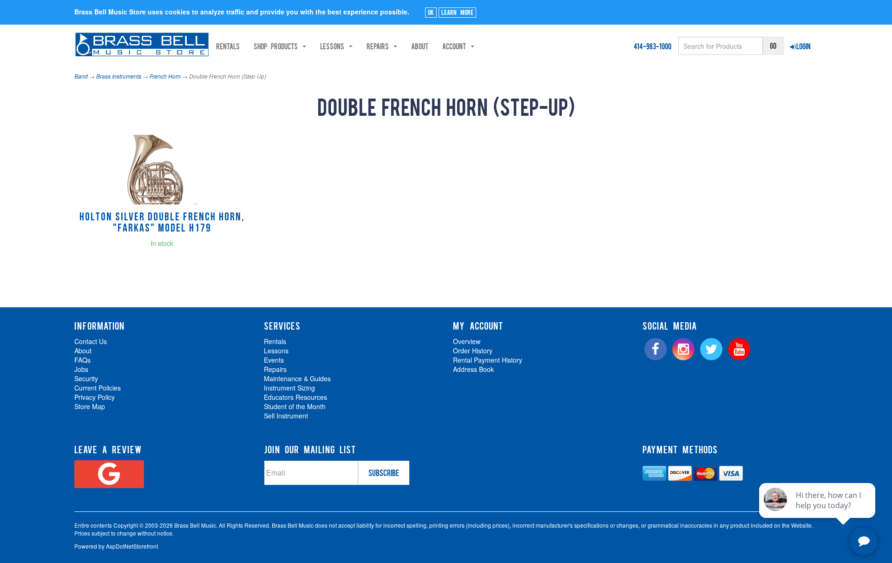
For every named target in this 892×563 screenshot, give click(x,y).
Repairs (275, 369)
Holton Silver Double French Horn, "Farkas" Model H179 (162, 223)
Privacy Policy (94, 397)
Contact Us (90, 341)
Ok (431, 12)
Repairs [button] (380, 46)
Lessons (276, 350)
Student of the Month (295, 406)
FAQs (82, 359)
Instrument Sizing (289, 387)
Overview (466, 341)
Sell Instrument (286, 415)
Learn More (457, 12)
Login (803, 46)
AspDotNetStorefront (132, 546)
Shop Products (278, 46)
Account (456, 46)
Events (274, 359)
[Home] (142, 44)
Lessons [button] (334, 46)
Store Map (89, 406)
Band (81, 76)
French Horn (165, 76)
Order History (472, 350)
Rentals (228, 46)
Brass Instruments (118, 76)
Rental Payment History (487, 359)
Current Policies (97, 387)
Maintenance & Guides (297, 378)
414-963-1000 (652, 46)
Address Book (473, 369)
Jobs (81, 369)
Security (86, 378)
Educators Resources (295, 397)
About (419, 46)
